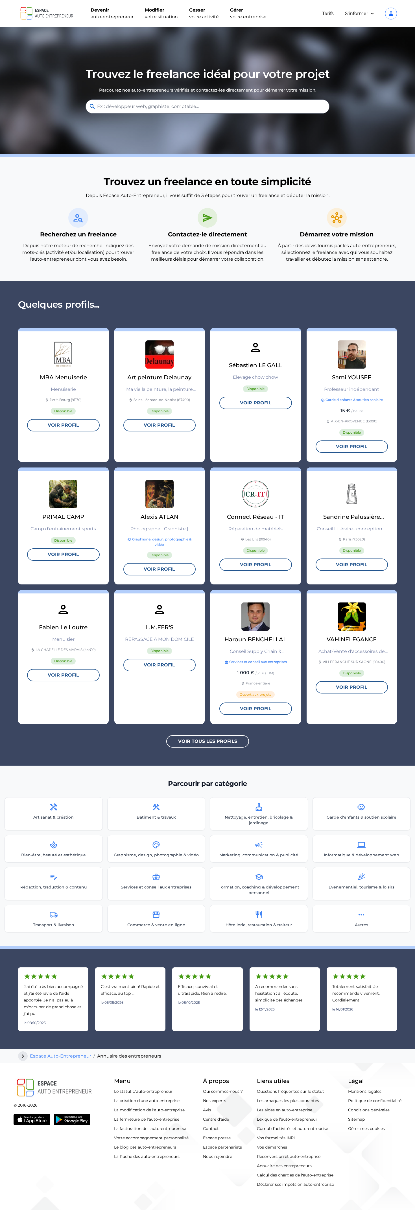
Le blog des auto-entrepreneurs (145, 1147)
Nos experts (214, 1100)
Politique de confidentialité (374, 1100)
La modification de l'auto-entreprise (149, 1110)
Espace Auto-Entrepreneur (60, 1056)
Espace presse (217, 1137)
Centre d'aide (216, 1119)
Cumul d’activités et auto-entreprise (292, 1128)
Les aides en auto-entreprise (284, 1110)
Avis (207, 1110)
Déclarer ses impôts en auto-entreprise (295, 1184)
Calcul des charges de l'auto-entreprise (295, 1175)
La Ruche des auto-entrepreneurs (147, 1156)
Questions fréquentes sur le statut (290, 1091)
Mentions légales (364, 1091)
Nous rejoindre (217, 1156)
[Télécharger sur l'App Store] (32, 1119)
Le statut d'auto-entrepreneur (143, 1091)
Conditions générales (369, 1110)
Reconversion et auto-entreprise (288, 1156)
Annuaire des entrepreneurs (284, 1165)
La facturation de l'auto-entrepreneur (150, 1128)
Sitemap (356, 1119)
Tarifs (328, 13)
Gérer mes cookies (366, 1128)
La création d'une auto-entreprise (147, 1100)
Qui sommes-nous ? (223, 1091)
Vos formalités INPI (276, 1137)
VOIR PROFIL (63, 425)
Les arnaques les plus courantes (288, 1100)
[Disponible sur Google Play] (72, 1119)
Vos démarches (272, 1147)
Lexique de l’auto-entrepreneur (287, 1119)
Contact (211, 1128)
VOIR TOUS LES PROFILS (207, 741)
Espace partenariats (222, 1147)
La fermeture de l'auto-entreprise (146, 1119)
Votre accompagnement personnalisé (151, 1137)
